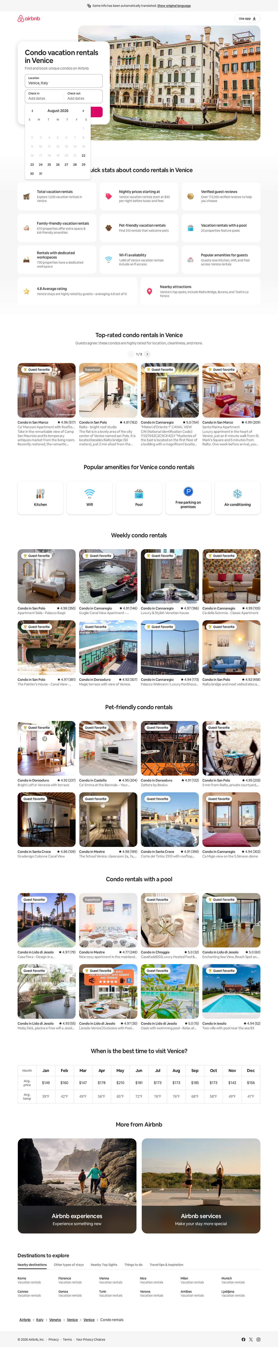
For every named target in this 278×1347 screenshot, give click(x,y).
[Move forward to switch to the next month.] (83, 111)
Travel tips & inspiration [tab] (166, 1265)
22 (83, 156)
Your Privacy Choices (90, 1339)
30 (32, 174)
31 (40, 174)
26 (58, 165)
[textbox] (44, 98)
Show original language (174, 6)
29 (83, 165)
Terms (67, 1339)
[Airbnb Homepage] (29, 18)
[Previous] (130, 354)
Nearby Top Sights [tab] (104, 1265)
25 (49, 165)
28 (75, 165)
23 (32, 165)
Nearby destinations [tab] (32, 1265)
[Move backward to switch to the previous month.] (32, 111)
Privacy (54, 1339)
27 (66, 165)
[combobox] (63, 83)
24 (40, 165)
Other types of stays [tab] (69, 1265)
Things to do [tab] (133, 1265)
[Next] (147, 354)
